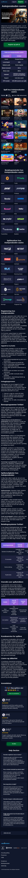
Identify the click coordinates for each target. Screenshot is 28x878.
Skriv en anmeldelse (14, 693)
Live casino (9, 95)
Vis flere (14, 743)
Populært (3, 95)
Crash (15, 95)
